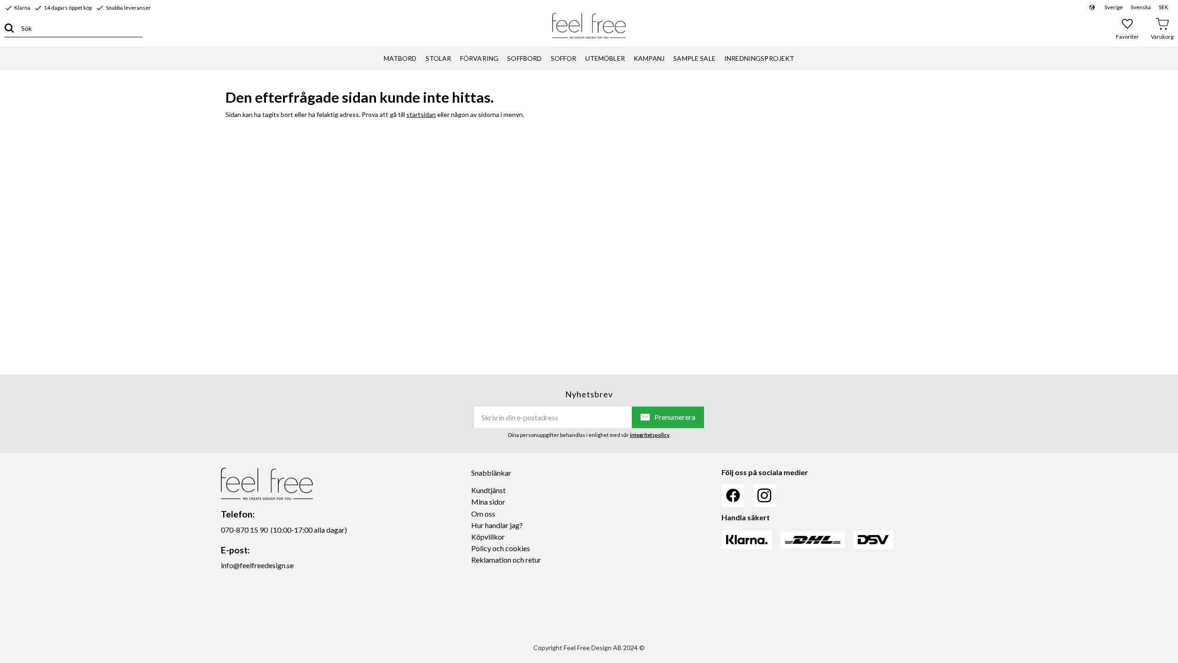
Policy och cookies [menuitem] (500, 548)
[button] (1127, 28)
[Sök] (9, 28)
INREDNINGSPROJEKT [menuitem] (759, 58)
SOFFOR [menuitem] (564, 58)
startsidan (421, 114)
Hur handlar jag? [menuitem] (497, 525)
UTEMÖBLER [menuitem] (605, 58)
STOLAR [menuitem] (438, 58)
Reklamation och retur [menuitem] (506, 559)
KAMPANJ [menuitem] (649, 58)
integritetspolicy (650, 435)
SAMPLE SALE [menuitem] (694, 58)
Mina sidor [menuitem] (488, 501)
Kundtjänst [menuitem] (488, 490)
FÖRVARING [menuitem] (479, 58)
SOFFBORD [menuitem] (524, 58)
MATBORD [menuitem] (400, 58)
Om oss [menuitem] (483, 513)
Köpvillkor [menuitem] (488, 536)
